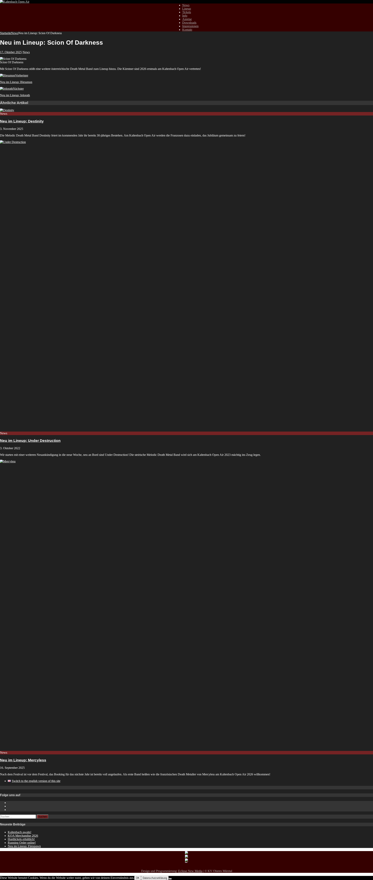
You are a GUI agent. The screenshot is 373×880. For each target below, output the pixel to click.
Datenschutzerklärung (155, 878)
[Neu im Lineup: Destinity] (7, 110)
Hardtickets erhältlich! (21, 839)
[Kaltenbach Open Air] (14, 1)
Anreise (187, 19)
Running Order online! (22, 842)
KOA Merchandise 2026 (23, 835)
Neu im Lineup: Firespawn (24, 846)
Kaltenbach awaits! (19, 832)
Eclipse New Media (190, 871)
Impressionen (190, 26)
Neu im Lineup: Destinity (22, 121)
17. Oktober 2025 (11, 52)
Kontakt (187, 29)
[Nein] (170, 878)
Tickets (186, 12)
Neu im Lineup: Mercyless (23, 760)
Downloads (189, 22)
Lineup (186, 8)
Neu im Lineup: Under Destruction (30, 441)
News (185, 5)
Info (184, 15)
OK (137, 878)
